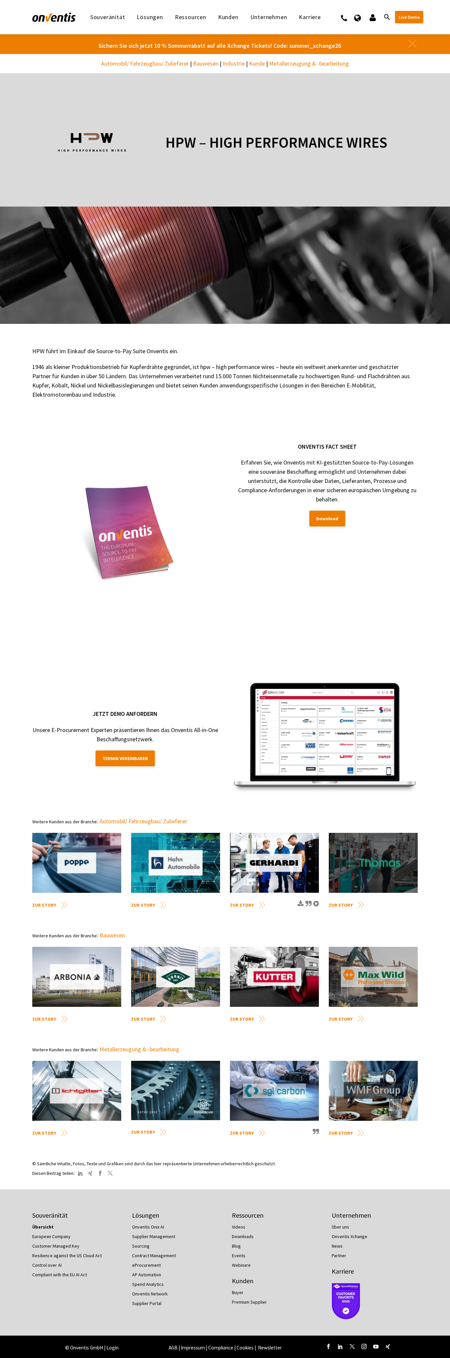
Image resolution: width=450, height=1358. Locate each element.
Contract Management (154, 1256)
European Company (51, 1236)
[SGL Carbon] (274, 1091)
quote (308, 906)
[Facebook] (100, 1173)
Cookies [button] (245, 1347)
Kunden (228, 17)
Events (238, 1256)
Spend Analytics (148, 1284)
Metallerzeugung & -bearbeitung (309, 63)
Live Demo (409, 17)
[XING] (90, 1173)
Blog (236, 1246)
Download (327, 519)
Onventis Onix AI (148, 1227)
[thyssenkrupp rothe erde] (175, 1090)
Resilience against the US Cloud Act (67, 1256)
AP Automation (146, 1275)
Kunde (257, 63)
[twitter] (352, 1346)
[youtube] (376, 1346)
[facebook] (328, 1346)
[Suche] (386, 17)
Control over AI (47, 1265)
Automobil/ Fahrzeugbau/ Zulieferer (145, 63)
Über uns (340, 1227)
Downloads (243, 1236)
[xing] (387, 1346)
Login (112, 1347)
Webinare (241, 1265)
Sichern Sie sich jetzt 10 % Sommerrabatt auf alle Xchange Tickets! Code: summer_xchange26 (219, 45)
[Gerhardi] (274, 863)
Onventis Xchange (349, 1236)
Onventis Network (150, 1294)
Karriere (343, 1271)
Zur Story (44, 905)
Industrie (234, 63)
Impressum (193, 1347)
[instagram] (364, 1346)
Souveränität (107, 17)
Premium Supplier (249, 1302)
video (315, 906)
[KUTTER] (274, 977)
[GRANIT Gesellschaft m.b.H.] (175, 977)
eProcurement (146, 1265)
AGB (173, 1347)
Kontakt (348, 17)
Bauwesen (205, 63)
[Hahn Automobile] (175, 863)
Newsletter (270, 1347)
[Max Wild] (373, 977)
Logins (372, 17)
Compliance (220, 1347)
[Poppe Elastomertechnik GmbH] (76, 863)
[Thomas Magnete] (373, 863)
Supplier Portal (146, 1303)
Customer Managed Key (55, 1246)
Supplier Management (153, 1236)
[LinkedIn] (80, 1173)
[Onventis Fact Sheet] (128, 535)
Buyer (237, 1292)
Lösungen (150, 17)
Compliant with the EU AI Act (59, 1275)
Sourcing (141, 1246)
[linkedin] (340, 1346)
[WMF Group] (373, 1091)
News (337, 1246)
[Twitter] (110, 1173)
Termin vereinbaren (125, 758)
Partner (339, 1256)
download (300, 906)
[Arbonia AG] (76, 977)
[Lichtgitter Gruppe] (76, 1091)
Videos (238, 1227)
